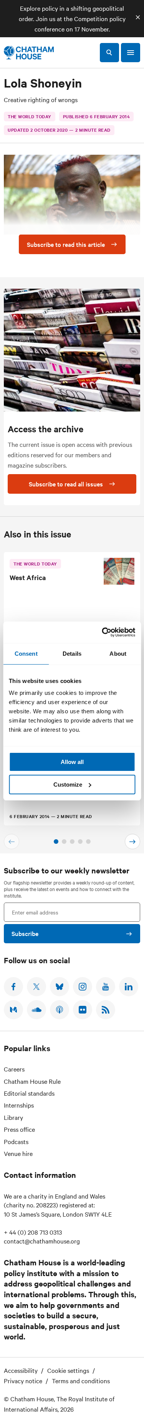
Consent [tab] (26, 653)
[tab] (56, 841)
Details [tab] (72, 653)
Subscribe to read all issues (66, 484)
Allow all (72, 762)
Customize (67, 784)
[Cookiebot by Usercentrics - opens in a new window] (102, 632)
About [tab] (117, 653)
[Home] (29, 53)
